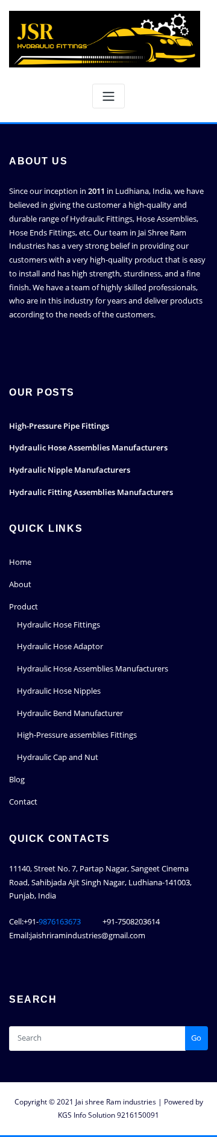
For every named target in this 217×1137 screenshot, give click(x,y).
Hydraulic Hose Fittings (58, 624)
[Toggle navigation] (108, 96)
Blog (17, 779)
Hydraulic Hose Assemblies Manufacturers (88, 447)
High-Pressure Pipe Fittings (59, 425)
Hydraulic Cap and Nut (57, 757)
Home (20, 561)
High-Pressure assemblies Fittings (77, 734)
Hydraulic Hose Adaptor (60, 646)
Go (196, 1037)
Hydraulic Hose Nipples (59, 690)
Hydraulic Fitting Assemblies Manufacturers (91, 492)
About (20, 584)
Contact (23, 801)
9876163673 (61, 921)
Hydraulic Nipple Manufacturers (69, 469)
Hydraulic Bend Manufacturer (70, 713)
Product (23, 606)
